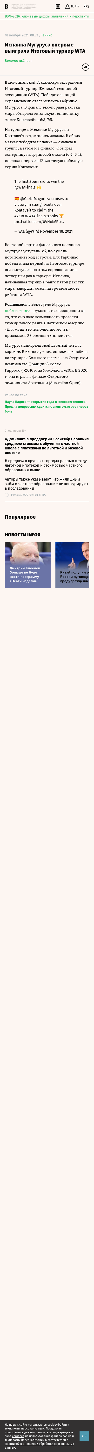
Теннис (46, 35)
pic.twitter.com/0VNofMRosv (39, 221)
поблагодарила (19, 310)
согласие (18, 1436)
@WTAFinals (24, 187)
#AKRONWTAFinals (30, 216)
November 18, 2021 (56, 231)
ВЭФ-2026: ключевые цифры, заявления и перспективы (49, 16)
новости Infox (22, 535)
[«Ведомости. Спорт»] (7, 6)
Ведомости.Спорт (18, 61)
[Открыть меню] (86, 6)
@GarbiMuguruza (35, 198)
